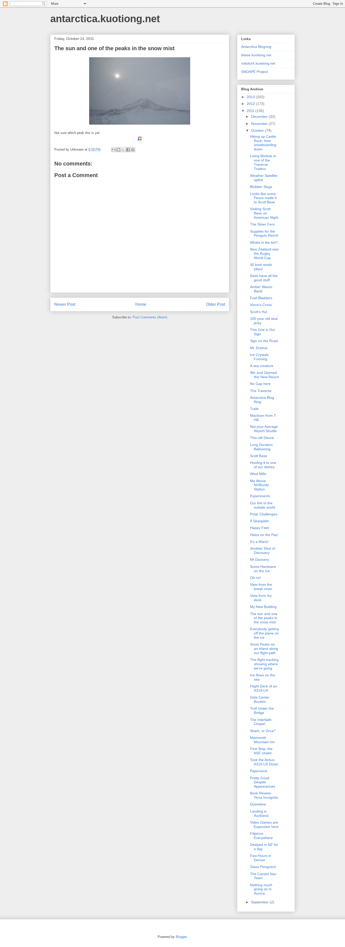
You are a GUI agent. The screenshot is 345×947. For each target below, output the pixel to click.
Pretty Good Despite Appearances (262, 782)
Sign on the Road (264, 341)
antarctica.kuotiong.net (105, 18)
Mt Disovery (259, 560)
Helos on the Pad (264, 535)
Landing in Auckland (259, 813)
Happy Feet (259, 528)
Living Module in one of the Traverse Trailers (263, 162)
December (260, 117)
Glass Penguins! (263, 867)
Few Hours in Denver (260, 858)
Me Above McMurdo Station (259, 485)
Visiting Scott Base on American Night (264, 213)
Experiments (260, 496)
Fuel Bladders (261, 298)
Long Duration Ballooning (261, 447)
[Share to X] (123, 149)
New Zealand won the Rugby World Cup (264, 253)
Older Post (215, 304)
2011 (251, 111)
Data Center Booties (259, 699)
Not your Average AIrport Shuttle (264, 429)
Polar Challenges (263, 514)
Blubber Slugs (261, 187)
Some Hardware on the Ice (263, 569)
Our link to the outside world (262, 505)
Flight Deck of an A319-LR (263, 688)
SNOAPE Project (254, 72)
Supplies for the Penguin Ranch (264, 233)
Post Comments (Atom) (150, 317)
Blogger (181, 937)
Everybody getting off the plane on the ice (264, 633)
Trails (254, 409)
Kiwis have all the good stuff (264, 278)
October (258, 130)
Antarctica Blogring (256, 47)
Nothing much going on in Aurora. (261, 889)
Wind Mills (258, 474)
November (260, 124)
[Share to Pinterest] (132, 149)
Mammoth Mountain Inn (262, 740)
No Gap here (260, 384)
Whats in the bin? (264, 242)
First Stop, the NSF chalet (261, 751)
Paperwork (258, 771)
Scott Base (258, 456)
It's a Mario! (259, 542)
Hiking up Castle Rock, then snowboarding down (263, 142)
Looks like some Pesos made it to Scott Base (263, 198)
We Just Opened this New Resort (264, 375)
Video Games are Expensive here (264, 824)
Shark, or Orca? (263, 731)
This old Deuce (262, 438)
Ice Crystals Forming (259, 357)
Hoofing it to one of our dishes (263, 465)
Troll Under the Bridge (262, 710)
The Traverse (261, 391)
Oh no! (255, 578)
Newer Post (64, 304)
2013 (251, 97)
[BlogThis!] (118, 149)
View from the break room (261, 586)
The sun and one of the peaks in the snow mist (263, 618)
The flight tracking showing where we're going (264, 664)
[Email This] (113, 149)
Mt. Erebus (258, 348)
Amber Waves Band (261, 289)
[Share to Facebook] (128, 149)
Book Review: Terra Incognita (264, 795)
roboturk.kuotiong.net (258, 63)
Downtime (258, 804)
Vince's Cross (261, 305)
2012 (251, 104)
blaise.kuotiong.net (256, 55)
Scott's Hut (258, 312)
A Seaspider (259, 521)
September (260, 902)
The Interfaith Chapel (261, 722)
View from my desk (261, 598)
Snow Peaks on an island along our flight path (264, 648)
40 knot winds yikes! (261, 267)
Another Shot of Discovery (262, 550)
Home (140, 304)
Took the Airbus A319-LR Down (264, 762)
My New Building (263, 607)
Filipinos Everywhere (261, 835)
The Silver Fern (262, 224)
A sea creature (261, 366)
